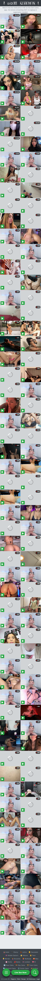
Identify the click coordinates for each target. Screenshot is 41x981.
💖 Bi (34, 962)
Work (18, 979)
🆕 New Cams (9, 965)
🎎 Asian (6, 952)
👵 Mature (24, 955)
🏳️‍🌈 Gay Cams (20, 965)
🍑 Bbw (35, 959)
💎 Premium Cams (9, 968)
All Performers (31, 979)
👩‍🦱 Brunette (16, 959)
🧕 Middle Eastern (11, 955)
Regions (13, 979)
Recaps (23, 979)
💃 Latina (23, 952)
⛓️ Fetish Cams (23, 968)
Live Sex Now (21, 972)
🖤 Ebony (14, 952)
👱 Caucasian (33, 952)
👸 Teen (33, 955)
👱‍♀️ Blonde (6, 959)
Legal (38, 979)
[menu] (6, 972)
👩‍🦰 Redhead (26, 959)
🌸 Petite (8, 962)
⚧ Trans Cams (32, 965)
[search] (35, 972)
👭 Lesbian (26, 962)
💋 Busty (17, 962)
